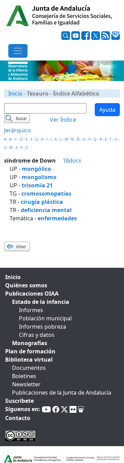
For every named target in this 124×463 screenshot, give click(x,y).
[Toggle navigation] (18, 51)
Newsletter (26, 384)
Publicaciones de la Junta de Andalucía (61, 392)
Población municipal (45, 318)
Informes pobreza (42, 326)
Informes (31, 310)
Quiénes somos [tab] (26, 285)
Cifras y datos (36, 335)
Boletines (24, 376)
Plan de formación (30, 351)
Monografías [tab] (29, 343)
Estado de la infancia (40, 302)
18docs (72, 160)
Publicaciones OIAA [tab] (32, 293)
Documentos (29, 368)
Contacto (17, 418)
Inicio (15, 93)
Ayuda (107, 109)
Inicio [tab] (13, 277)
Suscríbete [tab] (19, 401)
